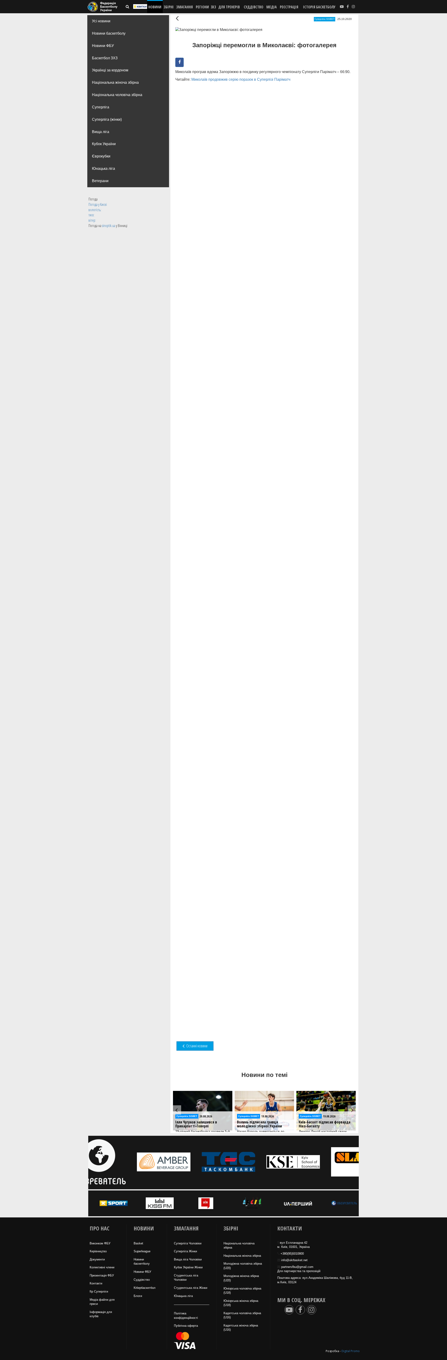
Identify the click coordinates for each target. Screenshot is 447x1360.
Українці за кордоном (110, 70)
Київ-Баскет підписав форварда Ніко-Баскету (263, 1124)
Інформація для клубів (101, 1314)
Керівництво (98, 1251)
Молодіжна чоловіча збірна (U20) (243, 1266)
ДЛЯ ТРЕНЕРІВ (229, 7)
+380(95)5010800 (292, 1253)
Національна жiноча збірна (242, 1255)
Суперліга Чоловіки (187, 1243)
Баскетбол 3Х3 (105, 58)
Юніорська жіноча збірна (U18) (241, 1303)
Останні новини (196, 1046)
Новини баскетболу (108, 33)
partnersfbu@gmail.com (297, 1267)
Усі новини (101, 21)
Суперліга (100, 107)
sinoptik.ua (108, 225)
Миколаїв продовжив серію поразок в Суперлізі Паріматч (240, 79)
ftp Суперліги (99, 1291)
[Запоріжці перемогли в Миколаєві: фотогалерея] (202, 111)
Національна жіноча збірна (115, 82)
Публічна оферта (186, 1325)
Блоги (138, 1296)
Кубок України (104, 144)
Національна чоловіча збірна (117, 95)
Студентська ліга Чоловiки (186, 1278)
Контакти (96, 1283)
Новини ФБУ (103, 46)
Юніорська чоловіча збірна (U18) (242, 1291)
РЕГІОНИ (202, 7)
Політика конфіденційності (186, 1316)
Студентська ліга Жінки (190, 1288)
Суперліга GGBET (325, 19)
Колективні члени (102, 1267)
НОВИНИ (154, 7)
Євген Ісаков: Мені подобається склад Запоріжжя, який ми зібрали (325, 1126)
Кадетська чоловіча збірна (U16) (242, 1315)
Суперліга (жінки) (107, 119)
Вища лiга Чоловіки (188, 1259)
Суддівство (142, 1279)
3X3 (213, 7)
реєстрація (289, 7)
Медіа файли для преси (102, 1302)
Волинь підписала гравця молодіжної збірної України (197, 1124)
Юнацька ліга (103, 168)
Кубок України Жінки (188, 1267)
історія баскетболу (319, 7)
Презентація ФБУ (102, 1275)
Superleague (142, 1251)
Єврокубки (101, 156)
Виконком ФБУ (100, 1243)
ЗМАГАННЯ (184, 7)
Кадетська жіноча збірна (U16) (241, 1328)
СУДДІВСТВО (253, 7)
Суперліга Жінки (185, 1251)
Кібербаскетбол (145, 1288)
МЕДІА (271, 7)
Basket (138, 1243)
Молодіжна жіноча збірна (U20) (241, 1278)
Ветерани (100, 181)
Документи (97, 1259)
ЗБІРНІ (169, 7)
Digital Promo (351, 1351)
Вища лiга (100, 132)
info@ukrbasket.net (294, 1260)
